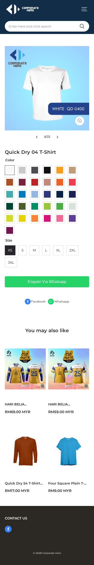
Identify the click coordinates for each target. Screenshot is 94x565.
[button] (84, 9)
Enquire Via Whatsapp (47, 282)
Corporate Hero (51, 553)
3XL (11, 262)
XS (10, 250)
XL (58, 250)
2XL (72, 250)
